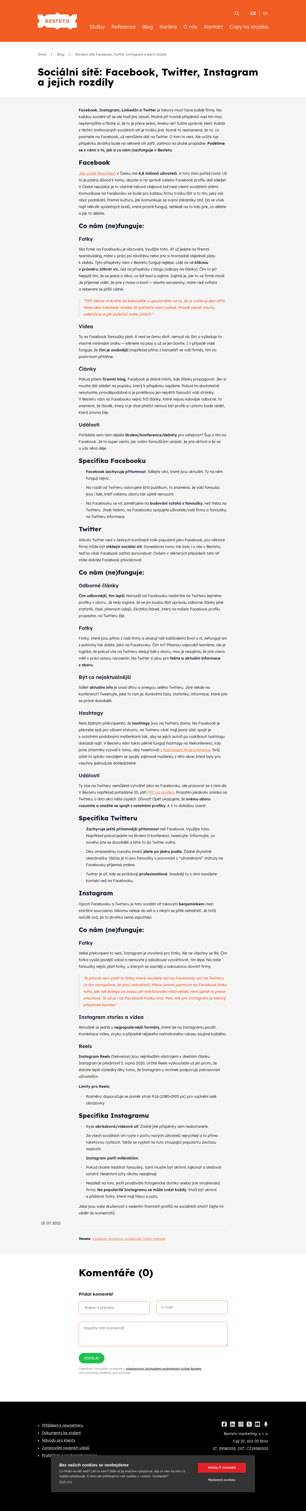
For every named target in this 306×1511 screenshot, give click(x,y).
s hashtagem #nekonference (185, 749)
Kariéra (168, 27)
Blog (147, 27)
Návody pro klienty (58, 1440)
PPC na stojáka (160, 792)
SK (265, 13)
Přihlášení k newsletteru (62, 1425)
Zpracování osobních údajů (66, 1447)
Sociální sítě (133, 1239)
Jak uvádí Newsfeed (97, 173)
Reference (123, 27)
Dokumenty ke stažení (61, 1432)
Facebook (100, 1239)
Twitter (147, 1239)
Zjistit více (65, 1481)
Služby (97, 27)
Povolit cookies (222, 1467)
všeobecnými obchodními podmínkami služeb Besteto (164, 1369)
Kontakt (213, 27)
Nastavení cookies (221, 1479)
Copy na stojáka (249, 27)
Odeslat (91, 1358)
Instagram (115, 1239)
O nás (190, 27)
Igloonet (159, 1239)
